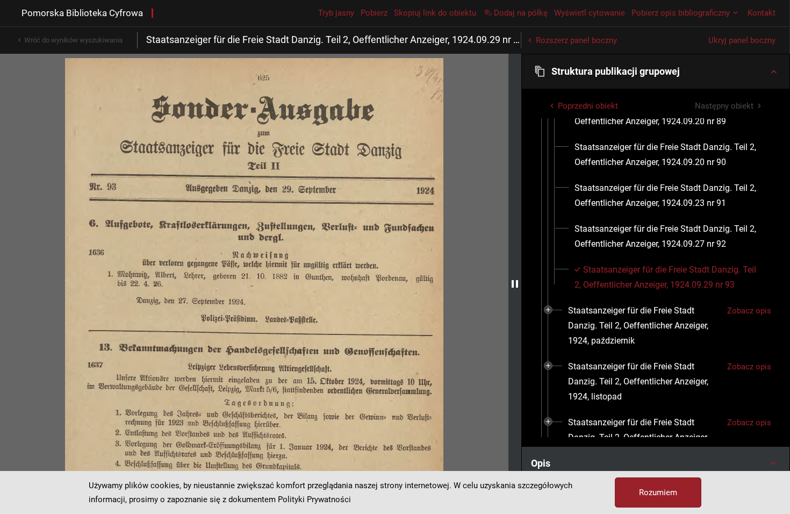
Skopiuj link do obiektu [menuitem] (435, 13)
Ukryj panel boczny (741, 40)
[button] (655, 71)
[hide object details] (514, 284)
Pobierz (374, 13)
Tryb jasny (336, 13)
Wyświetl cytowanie (589, 13)
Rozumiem (658, 492)
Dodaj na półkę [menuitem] (521, 13)
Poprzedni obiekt (588, 106)
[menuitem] (669, 155)
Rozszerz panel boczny (576, 40)
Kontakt (761, 13)
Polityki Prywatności (314, 499)
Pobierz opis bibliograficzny (680, 13)
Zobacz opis (749, 311)
